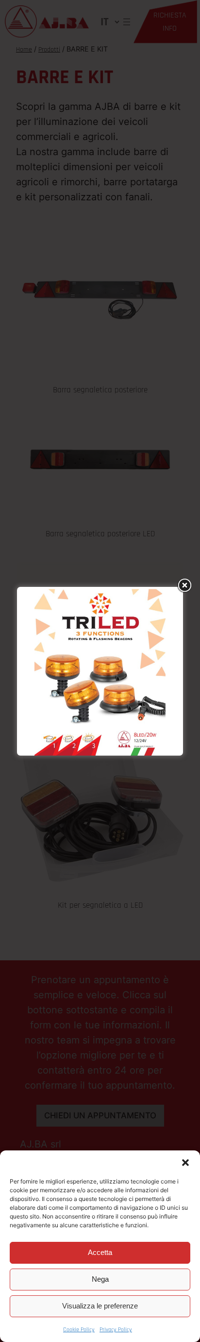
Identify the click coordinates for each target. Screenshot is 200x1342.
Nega (100, 1279)
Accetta (100, 1252)
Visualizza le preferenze (100, 1306)
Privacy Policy (116, 1329)
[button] (185, 1162)
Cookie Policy (79, 1329)
